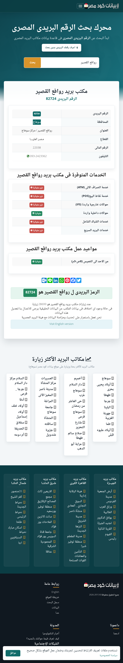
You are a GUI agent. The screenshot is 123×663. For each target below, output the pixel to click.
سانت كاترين (44, 516)
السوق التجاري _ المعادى (76, 503)
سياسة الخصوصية (108, 655)
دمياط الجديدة (20, 504)
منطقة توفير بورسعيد (47, 509)
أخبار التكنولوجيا (51, 633)
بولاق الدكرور (104, 517)
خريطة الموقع (52, 597)
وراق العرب (105, 506)
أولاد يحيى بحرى (105, 387)
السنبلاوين (16, 537)
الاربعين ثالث (44, 491)
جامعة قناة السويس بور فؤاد (46, 534)
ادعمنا (116, 633)
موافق (13, 653)
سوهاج (37, 122)
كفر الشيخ (16, 497)
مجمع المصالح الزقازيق (46, 499)
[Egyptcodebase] (101, 6)
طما (108, 424)
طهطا (107, 395)
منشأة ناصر (75, 511)
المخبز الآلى (45, 395)
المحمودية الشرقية (48, 544)
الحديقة (19, 429)
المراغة (48, 401)
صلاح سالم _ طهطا (76, 436)
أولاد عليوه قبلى (105, 432)
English (55, 592)
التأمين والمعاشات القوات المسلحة (77, 556)
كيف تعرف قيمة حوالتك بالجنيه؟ (42, 639)
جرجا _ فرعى (21, 391)
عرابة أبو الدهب (78, 446)
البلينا (107, 407)
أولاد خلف (17, 406)
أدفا (21, 400)
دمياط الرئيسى (20, 514)
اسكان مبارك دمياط (17, 530)
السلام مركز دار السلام (18, 381)
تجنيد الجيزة (104, 523)
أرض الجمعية (104, 491)
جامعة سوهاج (50, 410)
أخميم (78, 378)
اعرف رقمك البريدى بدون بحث (60, 47)
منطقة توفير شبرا (77, 544)
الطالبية (107, 512)
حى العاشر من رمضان (77, 404)
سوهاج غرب (79, 393)
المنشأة (48, 418)
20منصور (16, 491)
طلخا (19, 522)
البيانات (55, 608)
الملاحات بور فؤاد (47, 524)
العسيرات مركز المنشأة (48, 381)
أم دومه (19, 435)
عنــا (57, 613)
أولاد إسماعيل (21, 414)
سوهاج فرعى (79, 414)
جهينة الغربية (108, 416)
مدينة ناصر (46, 389)
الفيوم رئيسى (110, 536)
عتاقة (49, 551)
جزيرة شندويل (50, 432)
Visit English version (61, 324)
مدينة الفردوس (111, 499)
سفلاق (20, 423)
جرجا (107, 401)
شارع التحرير (80, 425)
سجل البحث (53, 602)
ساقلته (49, 424)
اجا (20, 543)
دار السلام (75, 384)
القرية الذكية (105, 528)
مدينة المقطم (74, 536)
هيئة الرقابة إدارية (77, 493)
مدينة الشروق (81, 519)
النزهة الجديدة (80, 529)
